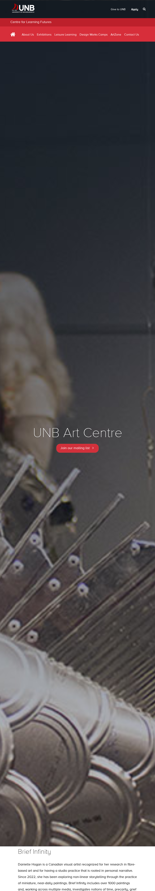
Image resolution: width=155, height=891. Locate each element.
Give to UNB (118, 9)
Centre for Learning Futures (30, 22)
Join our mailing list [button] (75, 448)
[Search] (144, 9)
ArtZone (116, 34)
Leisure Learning (65, 34)
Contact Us (131, 34)
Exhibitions (44, 34)
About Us (28, 34)
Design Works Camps (94, 34)
